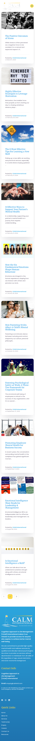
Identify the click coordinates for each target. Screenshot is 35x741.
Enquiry (3, 725)
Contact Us (5, 731)
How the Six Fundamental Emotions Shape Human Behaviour (16, 268)
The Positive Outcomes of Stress (16, 37)
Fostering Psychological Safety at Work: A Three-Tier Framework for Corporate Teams (17, 386)
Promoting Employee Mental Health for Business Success (15, 445)
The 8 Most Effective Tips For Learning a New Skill (17, 151)
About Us (4, 716)
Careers (4, 728)
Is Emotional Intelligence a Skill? (15, 562)
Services (4, 719)
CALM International (19, 58)
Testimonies (5, 722)
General (8, 33)
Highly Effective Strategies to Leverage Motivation (16, 93)
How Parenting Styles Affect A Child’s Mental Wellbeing (16, 327)
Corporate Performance (14, 380)
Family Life (9, 204)
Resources (4, 734)
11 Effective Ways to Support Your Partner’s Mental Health (16, 209)
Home (3, 713)
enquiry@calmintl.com (14, 683)
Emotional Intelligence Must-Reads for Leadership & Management (16, 504)
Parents (8, 322)
